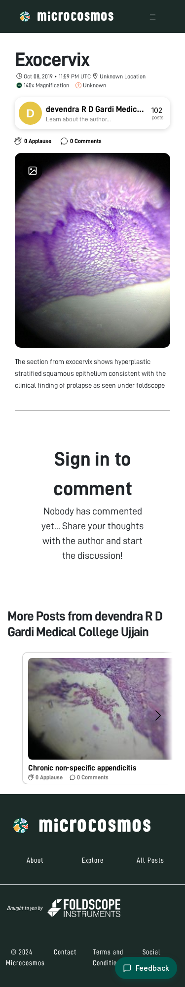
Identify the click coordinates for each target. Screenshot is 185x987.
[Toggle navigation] (152, 16)
